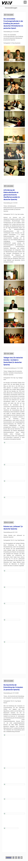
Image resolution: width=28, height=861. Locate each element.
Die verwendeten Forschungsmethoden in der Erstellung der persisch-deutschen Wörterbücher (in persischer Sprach (13, 23)
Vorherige (8, 857)
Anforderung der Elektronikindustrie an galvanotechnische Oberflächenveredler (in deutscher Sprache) (12, 194)
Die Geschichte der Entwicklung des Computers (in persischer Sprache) (13, 687)
